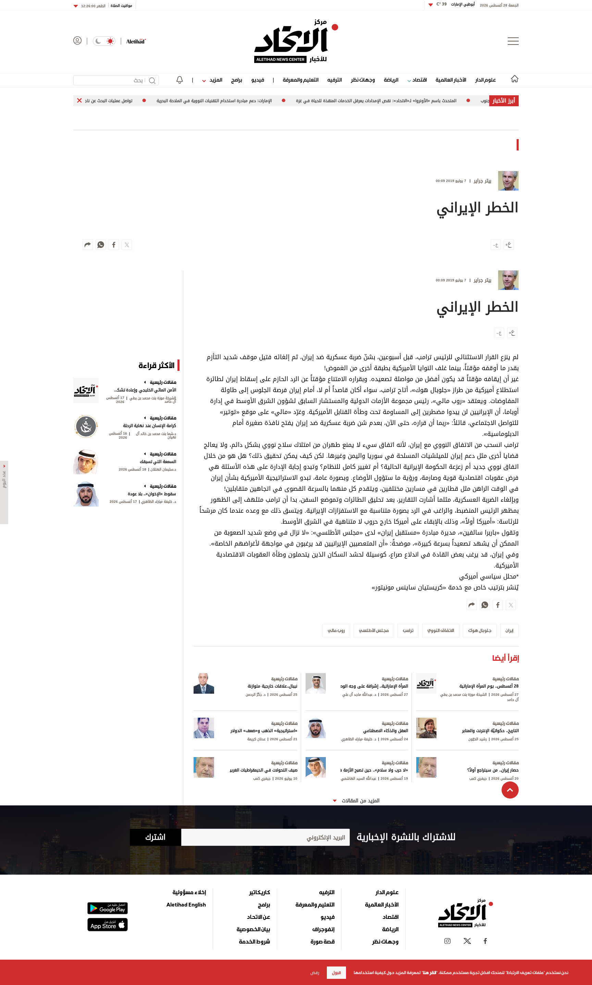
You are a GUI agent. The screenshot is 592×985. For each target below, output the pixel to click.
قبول (336, 972)
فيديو (257, 79)
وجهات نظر (363, 79)
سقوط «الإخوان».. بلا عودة (152, 494)
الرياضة (391, 79)
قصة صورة (322, 941)
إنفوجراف (323, 929)
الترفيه (335, 79)
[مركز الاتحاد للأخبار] (296, 41)
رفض (314, 972)
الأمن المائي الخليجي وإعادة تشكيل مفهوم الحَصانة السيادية (144, 390)
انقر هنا (429, 972)
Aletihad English (186, 904)
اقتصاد (419, 79)
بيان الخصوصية (253, 929)
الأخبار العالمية (451, 79)
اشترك (155, 837)
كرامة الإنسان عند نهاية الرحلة (149, 426)
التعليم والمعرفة (300, 79)
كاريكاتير (259, 892)
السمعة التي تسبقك (158, 462)
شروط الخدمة (254, 941)
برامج (236, 79)
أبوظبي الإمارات (455, 4)
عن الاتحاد (258, 916)
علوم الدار (485, 79)
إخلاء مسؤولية (189, 892)
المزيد (215, 79)
